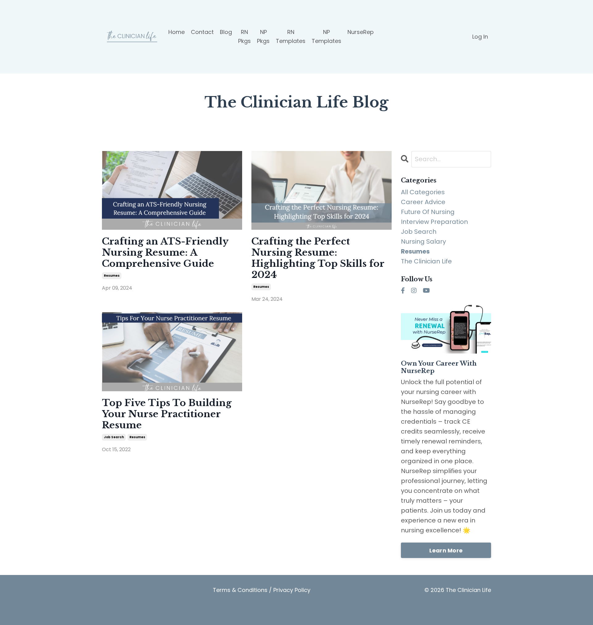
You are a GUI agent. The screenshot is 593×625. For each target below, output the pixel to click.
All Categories (423, 192)
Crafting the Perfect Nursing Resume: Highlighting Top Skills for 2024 (317, 258)
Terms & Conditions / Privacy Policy (261, 590)
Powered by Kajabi (471, 615)
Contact (202, 32)
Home (176, 32)
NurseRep (360, 32)
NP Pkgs (263, 36)
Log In (480, 36)
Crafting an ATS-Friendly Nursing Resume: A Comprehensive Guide (165, 252)
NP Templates (326, 36)
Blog (226, 32)
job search (114, 437)
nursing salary (423, 241)
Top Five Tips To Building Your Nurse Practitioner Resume (167, 414)
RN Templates (290, 36)
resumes (112, 275)
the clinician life (426, 261)
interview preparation (434, 221)
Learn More (446, 550)
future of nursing (428, 212)
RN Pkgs (244, 36)
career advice (423, 202)
